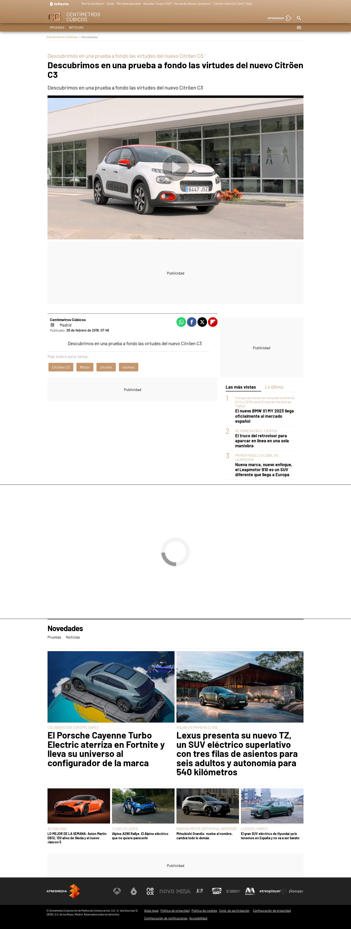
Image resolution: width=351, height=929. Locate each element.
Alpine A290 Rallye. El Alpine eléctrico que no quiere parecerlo (140, 836)
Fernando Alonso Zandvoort (192, 3)
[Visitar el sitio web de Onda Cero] (217, 891)
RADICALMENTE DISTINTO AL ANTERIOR (206, 829)
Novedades (65, 628)
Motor (85, 367)
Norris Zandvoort (92, 3)
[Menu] (298, 27)
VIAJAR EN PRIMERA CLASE (197, 727)
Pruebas (57, 27)
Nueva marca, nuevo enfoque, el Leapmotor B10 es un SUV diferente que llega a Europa (263, 469)
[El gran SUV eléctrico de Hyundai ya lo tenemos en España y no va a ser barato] (272, 806)
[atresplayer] (278, 18)
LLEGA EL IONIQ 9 (254, 829)
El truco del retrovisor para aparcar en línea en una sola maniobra (262, 440)
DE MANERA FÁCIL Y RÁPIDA (256, 431)
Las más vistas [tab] (241, 387)
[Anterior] (77, 4)
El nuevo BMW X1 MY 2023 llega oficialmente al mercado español (264, 415)
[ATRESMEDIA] (63, 891)
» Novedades (88, 37)
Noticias (76, 27)
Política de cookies (204, 911)
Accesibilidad (198, 918)
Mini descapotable (129, 3)
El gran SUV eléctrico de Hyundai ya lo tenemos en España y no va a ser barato (270, 836)
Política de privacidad (175, 911)
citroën (106, 367)
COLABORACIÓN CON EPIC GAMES (73, 727)
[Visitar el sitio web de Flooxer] (296, 891)
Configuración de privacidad (272, 911)
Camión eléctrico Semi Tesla (232, 3)
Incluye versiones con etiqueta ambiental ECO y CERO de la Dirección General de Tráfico (264, 402)
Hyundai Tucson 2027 (157, 3)
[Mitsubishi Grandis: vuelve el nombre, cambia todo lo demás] (207, 806)
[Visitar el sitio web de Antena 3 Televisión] (117, 891)
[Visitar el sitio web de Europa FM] (233, 891)
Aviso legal (151, 911)
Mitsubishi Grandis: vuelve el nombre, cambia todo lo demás (204, 836)
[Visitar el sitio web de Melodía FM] (250, 891)
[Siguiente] (301, 4)
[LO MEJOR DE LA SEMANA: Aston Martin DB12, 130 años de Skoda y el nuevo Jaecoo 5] (79, 806)
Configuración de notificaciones (165, 918)
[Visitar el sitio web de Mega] (183, 891)
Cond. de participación (234, 911)
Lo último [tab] (274, 387)
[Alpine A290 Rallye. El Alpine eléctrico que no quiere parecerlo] (143, 806)
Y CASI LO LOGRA (125, 829)
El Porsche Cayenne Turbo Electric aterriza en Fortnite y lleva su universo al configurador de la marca (106, 748)
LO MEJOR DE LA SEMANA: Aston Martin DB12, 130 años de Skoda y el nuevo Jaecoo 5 (77, 838)
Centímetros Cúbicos (62, 37)
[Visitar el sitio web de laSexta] (134, 891)
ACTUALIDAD (57, 829)
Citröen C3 (61, 367)
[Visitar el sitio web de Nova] (167, 891)
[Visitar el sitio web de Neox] (150, 891)
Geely (110, 3)
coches (128, 367)
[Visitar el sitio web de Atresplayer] (273, 891)
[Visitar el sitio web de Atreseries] (200, 891)
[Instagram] (52, 324)
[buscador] (298, 18)
